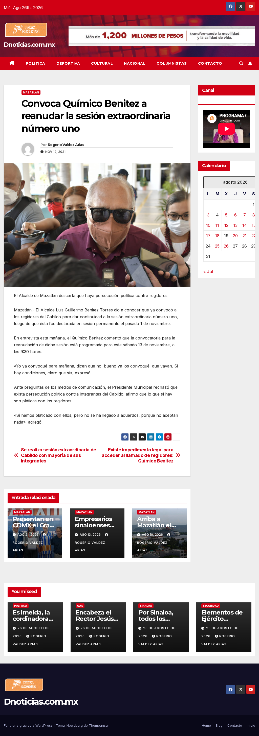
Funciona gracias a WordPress (29, 725)
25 (217, 246)
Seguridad (211, 605)
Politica (35, 63)
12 (226, 225)
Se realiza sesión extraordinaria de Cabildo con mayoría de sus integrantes (58, 455)
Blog (219, 725)
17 (208, 235)
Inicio (251, 725)
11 (217, 225)
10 (208, 225)
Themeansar (99, 725)
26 (226, 246)
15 (254, 225)
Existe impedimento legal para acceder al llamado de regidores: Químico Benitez (137, 455)
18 (217, 235)
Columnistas (172, 63)
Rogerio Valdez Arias (66, 144)
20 (235, 235)
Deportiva (68, 63)
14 (244, 225)
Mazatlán (31, 92)
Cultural (102, 63)
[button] (241, 63)
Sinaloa (146, 605)
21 (245, 235)
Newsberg (75, 725)
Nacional (134, 63)
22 (253, 235)
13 (235, 225)
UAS (80, 605)
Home (206, 725)
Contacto (210, 63)
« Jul (208, 271)
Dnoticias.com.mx (29, 44)
